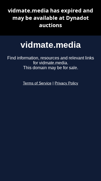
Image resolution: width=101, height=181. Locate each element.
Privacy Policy (66, 83)
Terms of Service (37, 83)
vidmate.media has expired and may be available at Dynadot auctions (50, 18)
